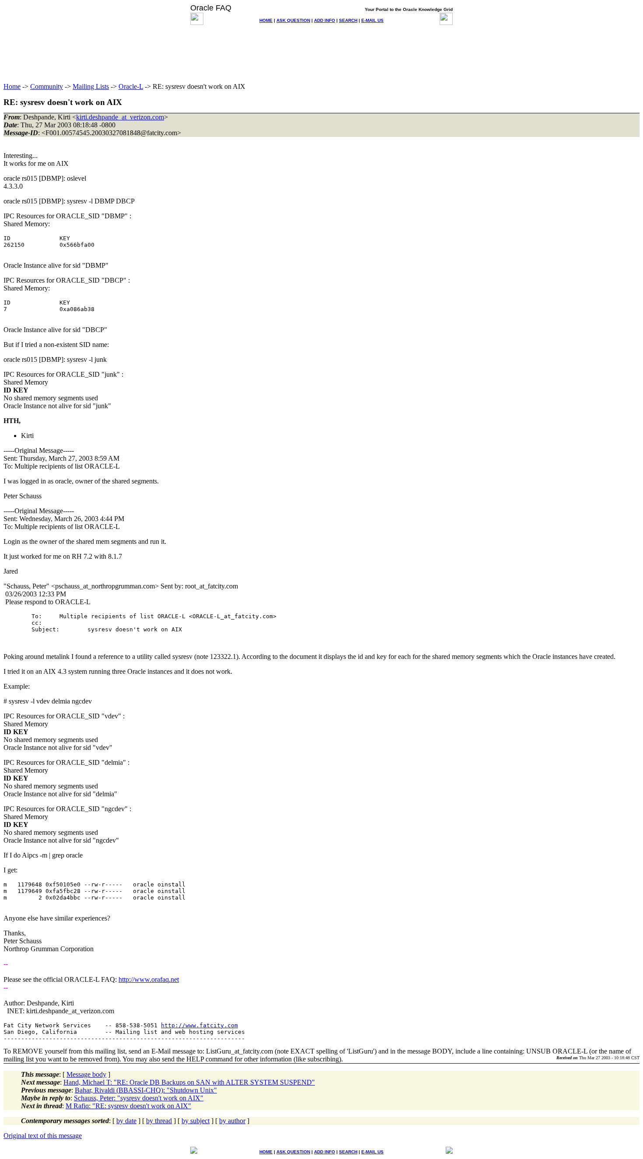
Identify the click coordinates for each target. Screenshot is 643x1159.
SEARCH (348, 20)
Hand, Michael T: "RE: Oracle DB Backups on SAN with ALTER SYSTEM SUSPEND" (189, 1082)
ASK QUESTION (293, 20)
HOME (266, 20)
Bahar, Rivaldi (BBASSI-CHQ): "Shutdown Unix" (146, 1090)
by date (126, 1120)
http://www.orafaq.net (149, 979)
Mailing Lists (91, 86)
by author (232, 1120)
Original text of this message (42, 1135)
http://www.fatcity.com (199, 1025)
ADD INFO (324, 20)
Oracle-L (131, 86)
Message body (86, 1074)
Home (12, 86)
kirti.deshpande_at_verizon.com (120, 117)
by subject (196, 1120)
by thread (159, 1120)
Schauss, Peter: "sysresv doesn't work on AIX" (138, 1098)
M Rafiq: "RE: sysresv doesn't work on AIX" (128, 1106)
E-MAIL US (372, 20)
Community (46, 86)
